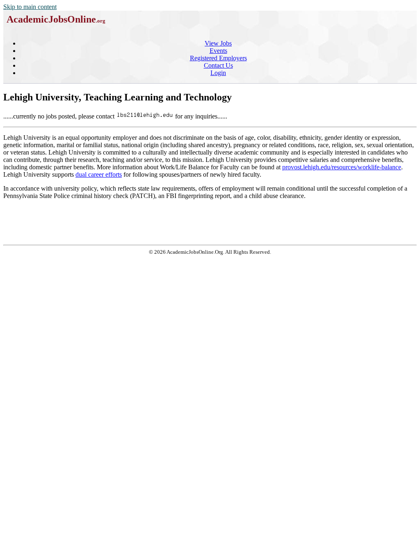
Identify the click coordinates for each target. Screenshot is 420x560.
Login (218, 72)
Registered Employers (218, 58)
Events (218, 50)
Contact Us (218, 65)
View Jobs (218, 43)
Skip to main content (30, 6)
